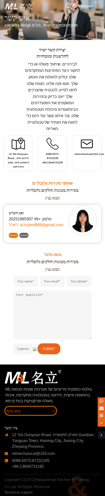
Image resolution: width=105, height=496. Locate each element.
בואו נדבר (30, 411)
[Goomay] (43, 492)
